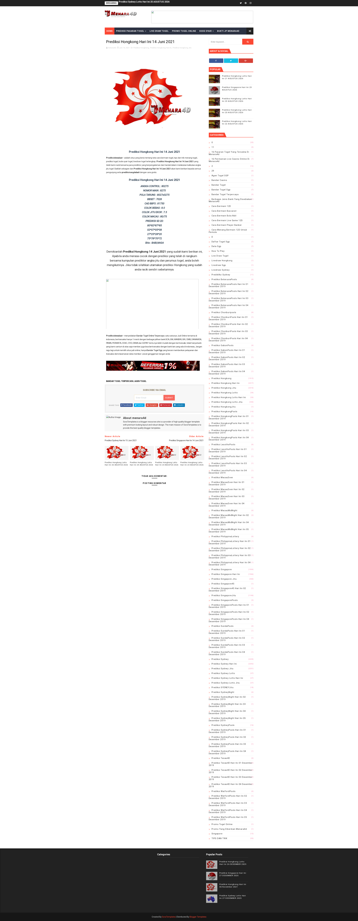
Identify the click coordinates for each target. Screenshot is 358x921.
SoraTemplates (169, 917)
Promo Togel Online (184, 31)
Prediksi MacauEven (222, 477)
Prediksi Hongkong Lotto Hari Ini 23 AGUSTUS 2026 (192, 464)
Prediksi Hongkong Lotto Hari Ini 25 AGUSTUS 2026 (141, 464)
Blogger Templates (198, 917)
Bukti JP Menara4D (228, 31)
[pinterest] (246, 3)
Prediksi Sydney (220, 659)
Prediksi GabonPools (223, 345)
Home (109, 31)
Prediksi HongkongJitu (224, 407)
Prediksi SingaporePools (225, 600)
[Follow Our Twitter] (231, 60)
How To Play (218, 251)
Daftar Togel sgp (221, 242)
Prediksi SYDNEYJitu (223, 687)
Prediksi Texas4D (221, 758)
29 (213, 171)
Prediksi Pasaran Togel (130, 31)
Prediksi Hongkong (141, 48)
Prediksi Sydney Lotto (223, 673)
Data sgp (216, 246)
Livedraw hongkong (222, 260)
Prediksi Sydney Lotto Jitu (226, 683)
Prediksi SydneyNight (223, 692)
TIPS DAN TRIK (219, 838)
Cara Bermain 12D (221, 206)
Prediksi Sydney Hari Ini (224, 664)
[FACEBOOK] (236, 3)
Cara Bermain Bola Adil (224, 216)
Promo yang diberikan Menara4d (229, 829)
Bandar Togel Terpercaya (225, 194)
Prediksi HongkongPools (224, 411)
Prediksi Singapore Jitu (224, 579)
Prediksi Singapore (222, 569)
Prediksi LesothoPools (223, 444)
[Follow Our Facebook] (216, 60)
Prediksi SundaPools (223, 626)
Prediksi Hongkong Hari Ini (160, 48)
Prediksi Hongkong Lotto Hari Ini (229, 397)
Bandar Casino (219, 180)
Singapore (217, 834)
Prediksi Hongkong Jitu (182, 48)
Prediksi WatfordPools (224, 791)
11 (213, 147)
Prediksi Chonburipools (224, 312)
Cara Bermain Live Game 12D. (227, 220)
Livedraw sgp (219, 265)
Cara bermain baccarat (224, 211)
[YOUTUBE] (231, 3)
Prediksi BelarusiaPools (224, 279)
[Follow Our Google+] (246, 60)
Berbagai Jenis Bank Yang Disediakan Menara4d (230, 200)
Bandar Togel (219, 185)
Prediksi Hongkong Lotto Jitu (227, 402)
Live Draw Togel (159, 31)
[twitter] (241, 3)
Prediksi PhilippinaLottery (225, 536)
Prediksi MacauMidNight (224, 510)
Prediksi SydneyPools (223, 725)
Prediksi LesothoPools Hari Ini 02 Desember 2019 (228, 457)
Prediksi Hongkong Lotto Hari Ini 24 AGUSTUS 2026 (146, 3)
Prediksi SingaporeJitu (224, 595)
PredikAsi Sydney (221, 275)
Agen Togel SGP (220, 175)
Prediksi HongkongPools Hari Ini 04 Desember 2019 (229, 438)
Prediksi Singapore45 (223, 584)
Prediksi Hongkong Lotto (225, 393)
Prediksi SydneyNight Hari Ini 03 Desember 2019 (227, 705)
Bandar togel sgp (221, 190)
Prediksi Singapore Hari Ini (226, 574)
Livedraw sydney (221, 270)
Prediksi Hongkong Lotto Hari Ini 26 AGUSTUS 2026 (116, 464)
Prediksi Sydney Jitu (223, 668)
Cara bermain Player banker (227, 225)
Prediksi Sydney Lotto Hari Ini (227, 678)
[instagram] (251, 3)
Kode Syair (205, 31)
